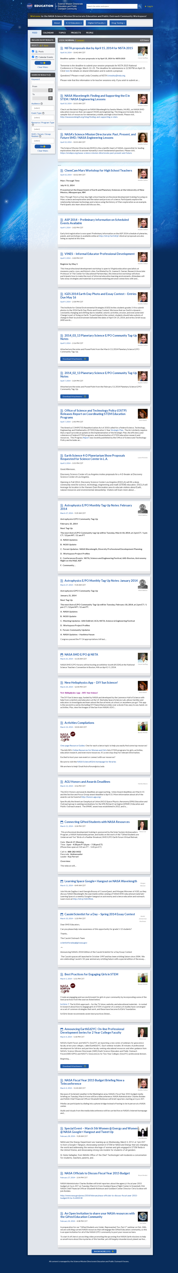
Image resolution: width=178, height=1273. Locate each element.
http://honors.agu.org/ (91, 797)
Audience (35, 103)
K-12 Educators (73, 23)
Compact (80, 40)
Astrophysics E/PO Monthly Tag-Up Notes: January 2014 (101, 580)
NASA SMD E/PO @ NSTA (81, 654)
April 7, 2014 (65, 381)
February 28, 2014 (67, 1136)
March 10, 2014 (66, 918)
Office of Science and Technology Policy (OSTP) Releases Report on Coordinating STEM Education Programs (93, 414)
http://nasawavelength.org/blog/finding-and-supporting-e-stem (88, 117)
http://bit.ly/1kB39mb (83, 899)
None (46, 45)
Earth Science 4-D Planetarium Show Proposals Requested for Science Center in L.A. (92, 457)
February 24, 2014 (67, 1221)
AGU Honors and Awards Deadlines (87, 781)
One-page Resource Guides (72, 745)
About (57, 23)
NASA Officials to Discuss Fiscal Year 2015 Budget (97, 1173)
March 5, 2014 (66, 979)
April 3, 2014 (65, 463)
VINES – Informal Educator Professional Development (100, 254)
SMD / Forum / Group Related (41, 135)
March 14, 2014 (66, 727)
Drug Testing (117, 23)
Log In (150, 6)
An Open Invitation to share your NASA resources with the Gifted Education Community (97, 1215)
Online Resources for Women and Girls (89, 750)
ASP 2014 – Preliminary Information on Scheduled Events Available (94, 221)
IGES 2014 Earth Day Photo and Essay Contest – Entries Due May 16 (98, 295)
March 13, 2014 (66, 786)
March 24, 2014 (66, 687)
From (34, 86)
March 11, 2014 (66, 826)
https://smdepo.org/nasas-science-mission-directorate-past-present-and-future (96, 153)
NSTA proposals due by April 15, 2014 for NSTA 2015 (99, 48)
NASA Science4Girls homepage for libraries (96, 761)
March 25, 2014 (66, 659)
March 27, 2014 (66, 513)
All (40, 45)
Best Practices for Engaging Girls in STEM (91, 974)
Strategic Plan (117, 430)
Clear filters (43, 67)
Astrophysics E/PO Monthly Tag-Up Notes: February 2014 (96, 507)
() (102, 1251)
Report (86, 437)
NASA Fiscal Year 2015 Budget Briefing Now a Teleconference (92, 1081)
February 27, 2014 (67, 1177)
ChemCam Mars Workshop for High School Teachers (98, 170)
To (33, 94)
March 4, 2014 (66, 1037)
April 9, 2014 (65, 227)
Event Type (36, 113)
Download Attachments (72, 359)
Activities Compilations (79, 722)
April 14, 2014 (66, 52)
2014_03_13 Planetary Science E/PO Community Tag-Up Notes (98, 337)
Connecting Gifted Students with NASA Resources (97, 822)
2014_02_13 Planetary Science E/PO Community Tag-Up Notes (98, 374)
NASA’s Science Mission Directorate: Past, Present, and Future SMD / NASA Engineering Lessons (98, 136)
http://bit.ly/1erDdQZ (109, 236)
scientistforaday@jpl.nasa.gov (73, 942)
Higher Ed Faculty (96, 23)
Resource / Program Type (42, 122)
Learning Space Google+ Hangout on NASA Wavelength (101, 881)
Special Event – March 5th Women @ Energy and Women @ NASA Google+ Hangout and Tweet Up (99, 1130)
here (68, 71)
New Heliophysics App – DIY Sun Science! (91, 682)
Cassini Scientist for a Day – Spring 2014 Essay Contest (100, 914)
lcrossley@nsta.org (116, 76)
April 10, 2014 (66, 103)
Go (41, 63)
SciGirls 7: (64, 1004)
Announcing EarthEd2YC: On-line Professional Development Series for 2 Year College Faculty (92, 1030)
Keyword (35, 79)
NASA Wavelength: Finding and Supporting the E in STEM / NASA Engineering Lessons (95, 97)
